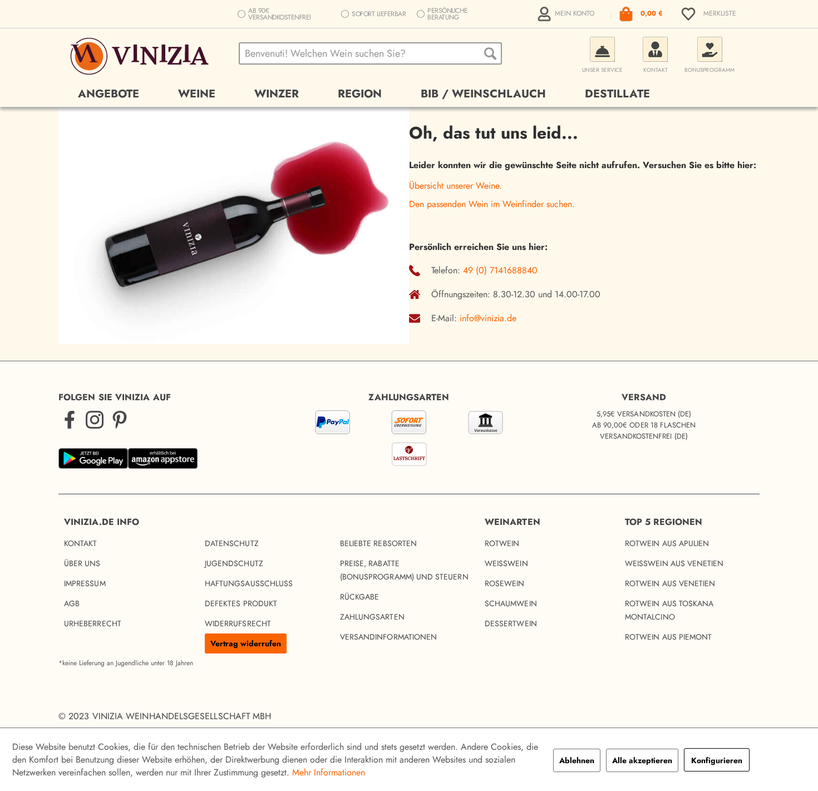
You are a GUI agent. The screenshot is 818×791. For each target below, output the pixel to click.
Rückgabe (360, 596)
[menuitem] (567, 14)
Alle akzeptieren (642, 760)
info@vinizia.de (488, 318)
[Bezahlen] (409, 440)
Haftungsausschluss (249, 583)
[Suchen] (490, 53)
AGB (72, 603)
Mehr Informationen (328, 772)
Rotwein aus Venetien (670, 583)
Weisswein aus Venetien (674, 563)
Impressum (85, 583)
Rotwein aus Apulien (667, 543)
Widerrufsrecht (238, 623)
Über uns (82, 563)
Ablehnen (576, 760)
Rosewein (505, 583)
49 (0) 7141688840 (500, 270)
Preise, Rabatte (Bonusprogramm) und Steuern (404, 570)
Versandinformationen (388, 636)
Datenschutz (232, 543)
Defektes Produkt (241, 603)
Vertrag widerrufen (245, 643)
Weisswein (506, 563)
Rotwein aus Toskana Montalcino (669, 610)
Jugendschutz (234, 563)
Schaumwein (511, 603)
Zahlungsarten (372, 616)
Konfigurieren (716, 760)
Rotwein (502, 543)
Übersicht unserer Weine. (455, 185)
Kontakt (80, 543)
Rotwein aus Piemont (668, 636)
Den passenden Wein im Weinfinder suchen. (492, 204)
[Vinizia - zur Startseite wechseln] (141, 56)
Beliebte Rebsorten (378, 543)
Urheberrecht (92, 623)
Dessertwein (511, 623)
